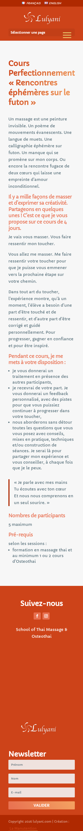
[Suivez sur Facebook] (37, 616)
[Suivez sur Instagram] (46, 616)
